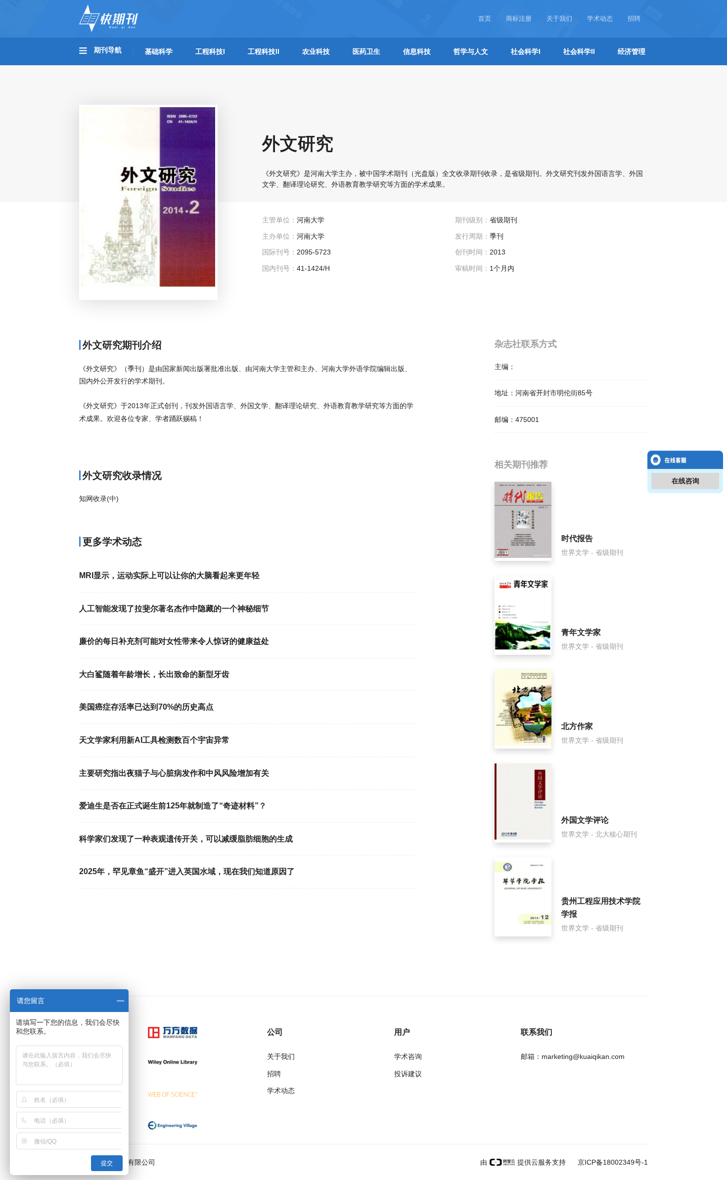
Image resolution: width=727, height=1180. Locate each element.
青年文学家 (581, 632)
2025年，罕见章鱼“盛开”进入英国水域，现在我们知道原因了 (187, 871)
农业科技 (316, 51)
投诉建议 (408, 1074)
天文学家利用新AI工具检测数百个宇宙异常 (154, 740)
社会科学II (579, 51)
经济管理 (631, 51)
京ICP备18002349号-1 (612, 1162)
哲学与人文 (471, 51)
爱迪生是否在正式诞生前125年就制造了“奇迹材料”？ (173, 805)
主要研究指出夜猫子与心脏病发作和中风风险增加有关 (174, 773)
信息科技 (417, 51)
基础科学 (159, 51)
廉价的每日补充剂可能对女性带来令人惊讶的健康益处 (174, 641)
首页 (484, 18)
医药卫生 (366, 51)
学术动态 (600, 18)
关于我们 (559, 18)
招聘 (634, 18)
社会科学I (526, 51)
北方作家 (577, 726)
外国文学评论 (585, 820)
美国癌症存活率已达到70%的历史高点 (146, 707)
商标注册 (519, 18)
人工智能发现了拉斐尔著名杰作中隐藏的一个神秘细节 (174, 608)
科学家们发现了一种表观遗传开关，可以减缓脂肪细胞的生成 (186, 839)
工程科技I (210, 51)
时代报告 (577, 538)
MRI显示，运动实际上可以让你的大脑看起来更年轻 (169, 575)
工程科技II (263, 51)
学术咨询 (408, 1056)
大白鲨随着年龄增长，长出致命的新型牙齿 (154, 674)
